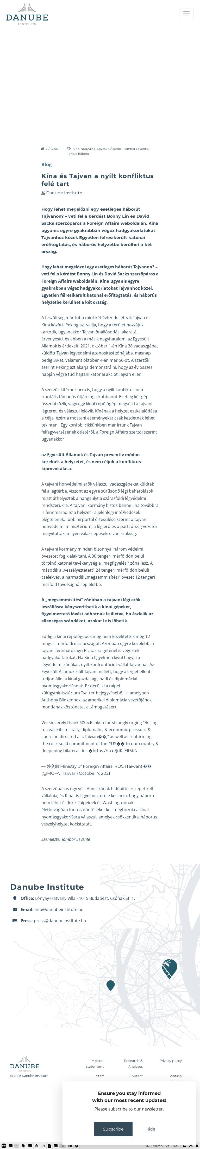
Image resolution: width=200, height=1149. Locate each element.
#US (112, 743)
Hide (150, 1129)
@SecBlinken (91, 722)
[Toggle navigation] (186, 14)
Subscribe (113, 1129)
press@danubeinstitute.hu (60, 921)
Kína (76, 149)
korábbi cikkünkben (87, 425)
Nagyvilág (88, 149)
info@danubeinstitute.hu (59, 909)
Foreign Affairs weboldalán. (70, 281)
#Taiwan (90, 736)
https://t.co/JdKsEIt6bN (115, 750)
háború (83, 154)
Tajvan (72, 154)
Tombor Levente (136, 149)
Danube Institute (64, 192)
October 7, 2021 (94, 773)
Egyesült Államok (110, 149)
